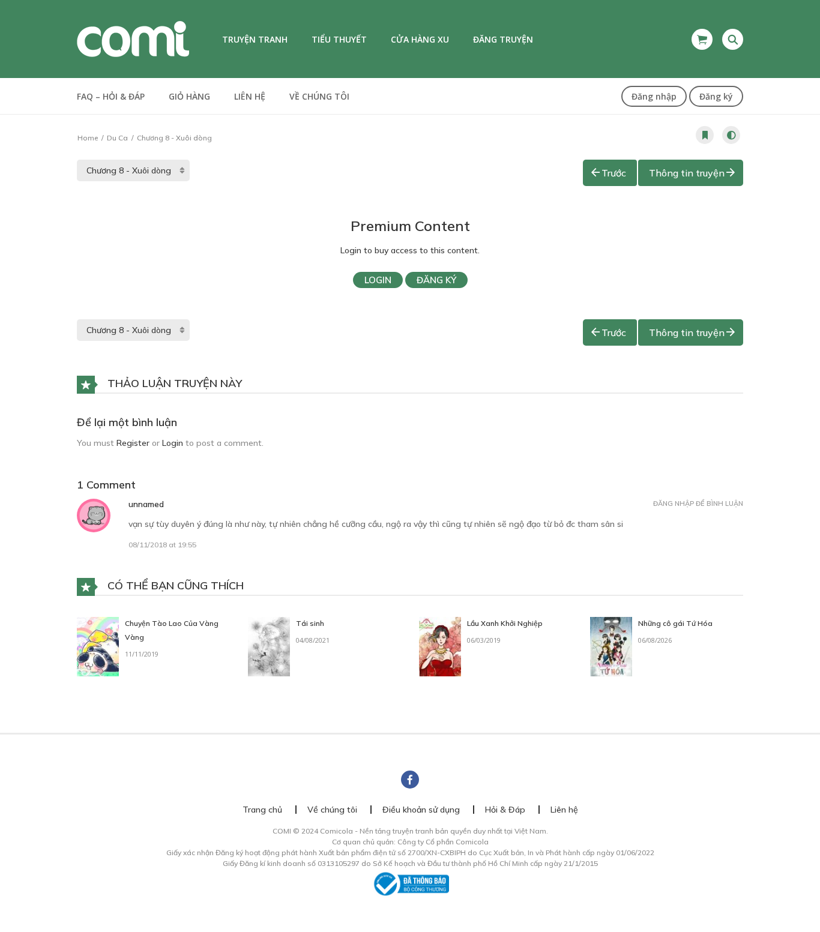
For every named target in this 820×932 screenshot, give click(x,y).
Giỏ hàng (189, 96)
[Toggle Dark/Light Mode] (731, 135)
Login (377, 280)
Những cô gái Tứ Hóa (675, 623)
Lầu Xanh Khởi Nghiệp (505, 623)
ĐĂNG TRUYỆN (503, 39)
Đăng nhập (654, 96)
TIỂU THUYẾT (339, 39)
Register (132, 442)
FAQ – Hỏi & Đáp (111, 96)
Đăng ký (716, 96)
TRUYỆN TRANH (255, 39)
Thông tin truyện (687, 173)
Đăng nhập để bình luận (698, 503)
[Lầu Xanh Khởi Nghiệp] (440, 645)
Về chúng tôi (319, 96)
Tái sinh (310, 623)
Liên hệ (249, 96)
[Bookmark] (705, 135)
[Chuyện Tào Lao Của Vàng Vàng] (98, 645)
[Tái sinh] (269, 645)
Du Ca (117, 137)
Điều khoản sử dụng (421, 809)
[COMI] (133, 38)
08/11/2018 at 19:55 (162, 544)
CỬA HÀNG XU (420, 39)
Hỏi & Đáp (505, 809)
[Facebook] (410, 780)
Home (87, 137)
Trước (613, 173)
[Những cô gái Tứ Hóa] (611, 645)
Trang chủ (262, 809)
